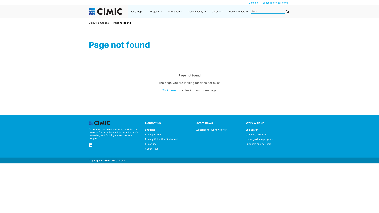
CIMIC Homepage (99, 22)
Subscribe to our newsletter (211, 129)
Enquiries (150, 129)
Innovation (174, 11)
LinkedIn (253, 2)
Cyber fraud (152, 148)
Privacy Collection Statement (161, 139)
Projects (154, 11)
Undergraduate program (259, 139)
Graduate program (256, 134)
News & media (237, 11)
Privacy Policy (153, 134)
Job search (252, 129)
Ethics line (150, 143)
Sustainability (195, 11)
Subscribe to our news (275, 2)
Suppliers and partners (258, 143)
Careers (216, 11)
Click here (169, 90)
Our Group (136, 11)
